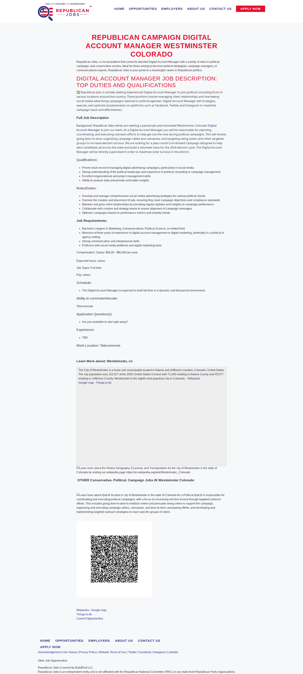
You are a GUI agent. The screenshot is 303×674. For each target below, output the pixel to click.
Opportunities (143, 9)
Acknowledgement (49, 652)
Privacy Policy (88, 652)
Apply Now (250, 9)
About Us (196, 9)
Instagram (159, 652)
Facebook (145, 652)
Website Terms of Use (112, 652)
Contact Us (220, 9)
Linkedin (172, 652)
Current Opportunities (89, 618)
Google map (86, 382)
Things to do (103, 382)
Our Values (70, 652)
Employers (172, 9)
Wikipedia (194, 378)
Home (119, 9)
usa (47, 3)
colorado (60, 3)
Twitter (132, 652)
